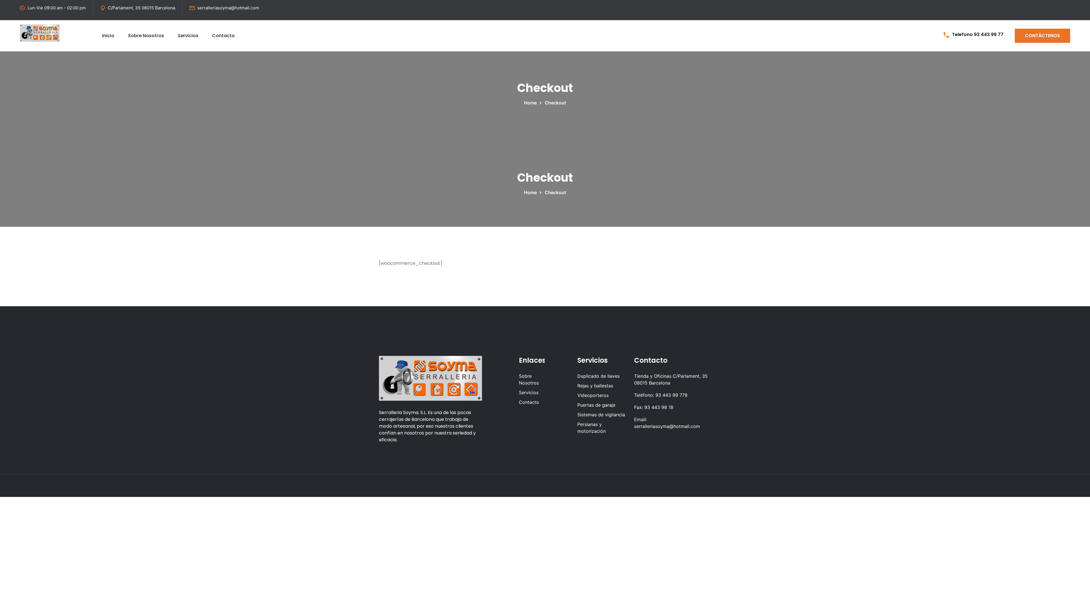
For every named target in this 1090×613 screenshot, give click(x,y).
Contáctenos (1042, 35)
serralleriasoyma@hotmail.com (228, 8)
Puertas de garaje (596, 405)
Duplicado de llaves (598, 376)
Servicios (188, 35)
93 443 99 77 (988, 34)
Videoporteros (593, 395)
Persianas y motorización (591, 427)
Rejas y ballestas (595, 386)
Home (531, 103)
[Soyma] (40, 32)
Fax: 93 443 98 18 (653, 407)
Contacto (223, 35)
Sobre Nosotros (146, 35)
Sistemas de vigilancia (601, 414)
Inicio (108, 35)
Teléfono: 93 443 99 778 (660, 395)
